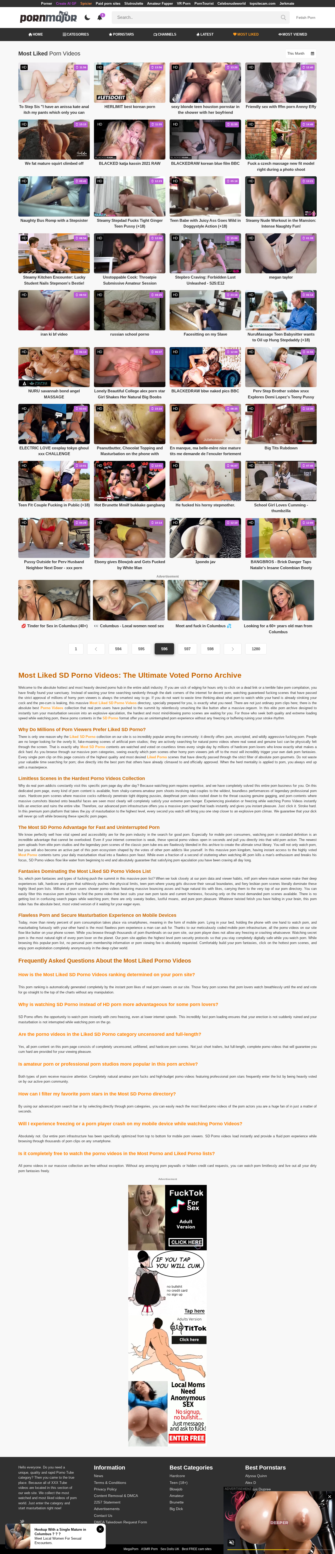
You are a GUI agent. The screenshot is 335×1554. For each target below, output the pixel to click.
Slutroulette (133, 3)
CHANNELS (167, 34)
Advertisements (107, 1509)
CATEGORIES (78, 34)
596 (164, 649)
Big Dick (176, 1509)
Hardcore (177, 1476)
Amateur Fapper (160, 3)
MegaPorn (131, 1549)
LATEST (207, 34)
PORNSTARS (123, 34)
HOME (38, 34)
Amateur (177, 1496)
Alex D (250, 1482)
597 (187, 649)
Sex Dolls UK (169, 1549)
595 (141, 649)
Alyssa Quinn (256, 1476)
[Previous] (96, 649)
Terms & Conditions (110, 1482)
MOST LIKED (248, 34)
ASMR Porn (149, 1549)
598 (210, 649)
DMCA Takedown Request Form (120, 1522)
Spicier (86, 3)
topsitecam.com (263, 3)
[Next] (233, 649)
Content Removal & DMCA (116, 1496)
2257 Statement (107, 1502)
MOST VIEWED (294, 34)
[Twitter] (22, 1522)
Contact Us (103, 1515)
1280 (256, 649)
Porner (46, 3)
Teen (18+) (179, 1482)
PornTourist (204, 3)
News (98, 1476)
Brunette (177, 1502)
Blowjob (176, 1489)
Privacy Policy (105, 1489)
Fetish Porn (305, 17)
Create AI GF (66, 3)
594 (118, 649)
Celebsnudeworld (231, 3)
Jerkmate (287, 3)
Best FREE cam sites (196, 1549)
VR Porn (184, 3)
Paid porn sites (108, 3)
